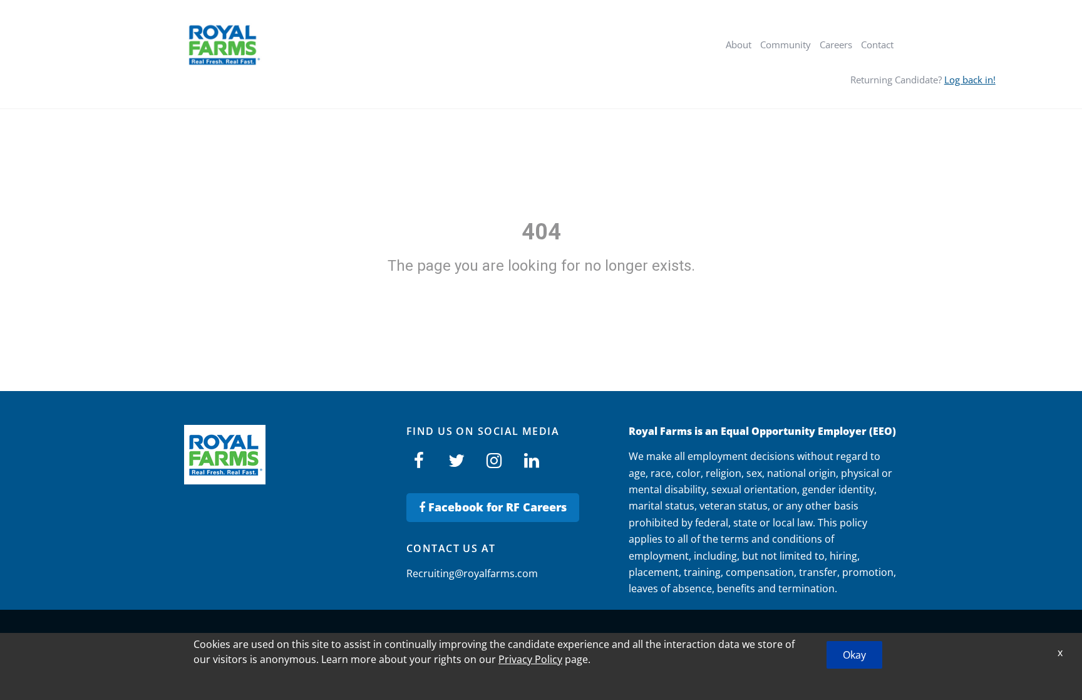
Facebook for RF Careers (496, 507)
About (738, 44)
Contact (877, 44)
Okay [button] (854, 655)
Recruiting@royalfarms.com (472, 573)
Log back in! (970, 79)
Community (785, 44)
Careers (836, 44)
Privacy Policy (530, 659)
